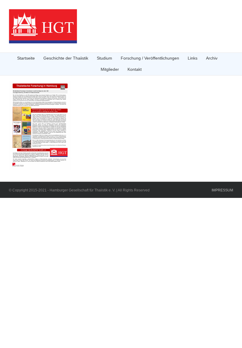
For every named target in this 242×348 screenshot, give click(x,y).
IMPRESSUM (222, 190)
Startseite (26, 58)
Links (192, 58)
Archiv (212, 58)
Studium (104, 58)
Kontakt (134, 69)
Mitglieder (110, 69)
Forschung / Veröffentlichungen (150, 58)
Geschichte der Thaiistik (65, 58)
